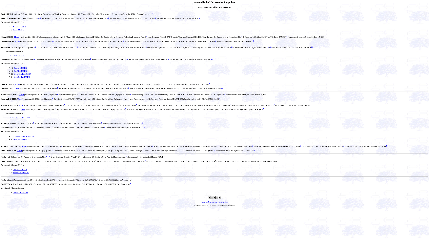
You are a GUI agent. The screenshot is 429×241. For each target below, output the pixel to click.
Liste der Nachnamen (209, 202)
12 (271, 47)
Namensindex (223, 202)
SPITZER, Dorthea (17, 55)
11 (268, 47)
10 (232, 47)
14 (312, 47)
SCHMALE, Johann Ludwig (20, 117)
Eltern (16, 37)
